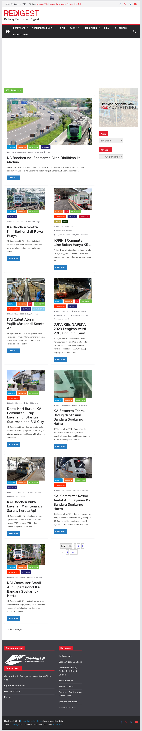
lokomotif (84, 235)
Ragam (73, 28)
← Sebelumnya (13, 629)
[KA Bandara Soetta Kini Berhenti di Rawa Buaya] (26, 199)
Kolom (57, 222)
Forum (7, 697)
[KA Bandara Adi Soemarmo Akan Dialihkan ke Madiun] (49, 121)
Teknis (22, 496)
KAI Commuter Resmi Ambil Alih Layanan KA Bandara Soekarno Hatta (72, 502)
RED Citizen (91, 28)
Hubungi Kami (20, 34)
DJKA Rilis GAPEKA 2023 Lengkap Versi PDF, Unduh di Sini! (70, 328)
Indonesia (22, 147)
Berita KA (11, 147)
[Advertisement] (71, 67)
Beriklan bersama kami (70, 662)
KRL (77, 235)
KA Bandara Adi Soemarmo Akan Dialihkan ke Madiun (44, 159)
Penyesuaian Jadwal (61, 319)
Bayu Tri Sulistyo (36, 152)
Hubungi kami (66, 681)
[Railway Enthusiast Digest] (7, 31)
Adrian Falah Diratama (64, 231)
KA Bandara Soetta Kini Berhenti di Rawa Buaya (25, 231)
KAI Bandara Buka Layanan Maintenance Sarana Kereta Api (25, 506)
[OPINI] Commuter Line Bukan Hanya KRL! (73, 242)
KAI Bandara (33, 147)
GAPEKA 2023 (61, 315)
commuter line (64, 235)
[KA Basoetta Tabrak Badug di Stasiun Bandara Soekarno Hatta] (73, 384)
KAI (67, 212)
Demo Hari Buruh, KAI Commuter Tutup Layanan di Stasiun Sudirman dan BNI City (25, 415)
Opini (62, 28)
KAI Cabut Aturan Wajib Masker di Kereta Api (25, 323)
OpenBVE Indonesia (14, 686)
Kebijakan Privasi (67, 708)
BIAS (48, 152)
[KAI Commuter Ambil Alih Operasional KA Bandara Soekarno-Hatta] (26, 554)
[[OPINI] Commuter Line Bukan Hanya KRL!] (73, 199)
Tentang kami (65, 656)
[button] (26, 28)
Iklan (107, 28)
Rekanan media (66, 686)
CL (57, 235)
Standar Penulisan (68, 702)
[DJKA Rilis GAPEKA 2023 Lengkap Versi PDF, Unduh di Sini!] (73, 288)
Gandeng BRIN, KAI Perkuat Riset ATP (55, 4)
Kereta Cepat (84, 217)
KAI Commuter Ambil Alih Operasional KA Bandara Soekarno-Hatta (24, 589)
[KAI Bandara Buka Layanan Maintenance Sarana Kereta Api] (26, 469)
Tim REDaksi (121, 28)
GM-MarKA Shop (12, 691)
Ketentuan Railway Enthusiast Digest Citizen (68, 671)
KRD (73, 235)
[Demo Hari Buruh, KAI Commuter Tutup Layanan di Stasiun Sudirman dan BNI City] (26, 380)
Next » (74, 551)
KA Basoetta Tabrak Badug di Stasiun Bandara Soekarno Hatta (70, 417)
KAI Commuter (60, 217)
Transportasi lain (42, 28)
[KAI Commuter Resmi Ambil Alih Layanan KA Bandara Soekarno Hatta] (73, 467)
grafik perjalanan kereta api (78, 315)
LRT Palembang (38, 309)
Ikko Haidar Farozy (80, 311)
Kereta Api (19, 28)
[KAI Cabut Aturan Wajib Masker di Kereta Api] (26, 290)
